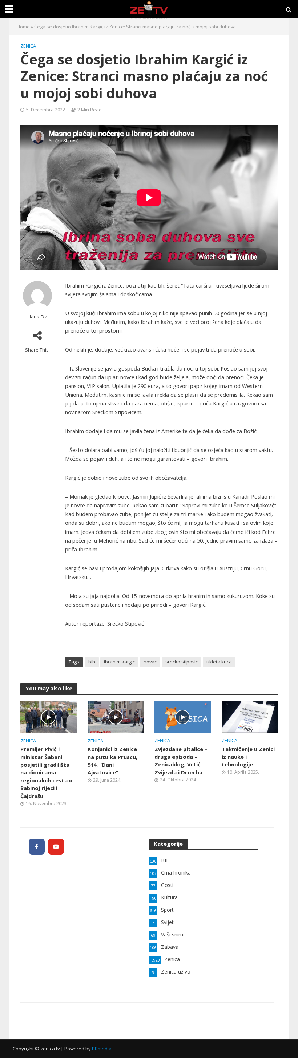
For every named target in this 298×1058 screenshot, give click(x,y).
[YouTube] (56, 847)
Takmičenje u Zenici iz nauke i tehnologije (248, 756)
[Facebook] (37, 847)
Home (23, 26)
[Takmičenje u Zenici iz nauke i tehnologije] (250, 716)
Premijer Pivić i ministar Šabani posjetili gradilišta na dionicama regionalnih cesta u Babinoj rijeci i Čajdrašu (46, 772)
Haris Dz (37, 317)
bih (91, 661)
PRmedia (102, 1048)
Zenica (28, 46)
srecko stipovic (181, 661)
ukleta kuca (219, 661)
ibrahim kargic (119, 661)
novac (150, 661)
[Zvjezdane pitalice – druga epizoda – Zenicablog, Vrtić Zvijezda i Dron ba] (182, 716)
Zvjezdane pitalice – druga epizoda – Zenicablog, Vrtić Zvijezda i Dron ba (181, 760)
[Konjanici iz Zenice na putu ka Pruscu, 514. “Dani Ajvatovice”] (116, 717)
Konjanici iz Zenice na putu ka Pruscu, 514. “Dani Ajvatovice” (112, 760)
